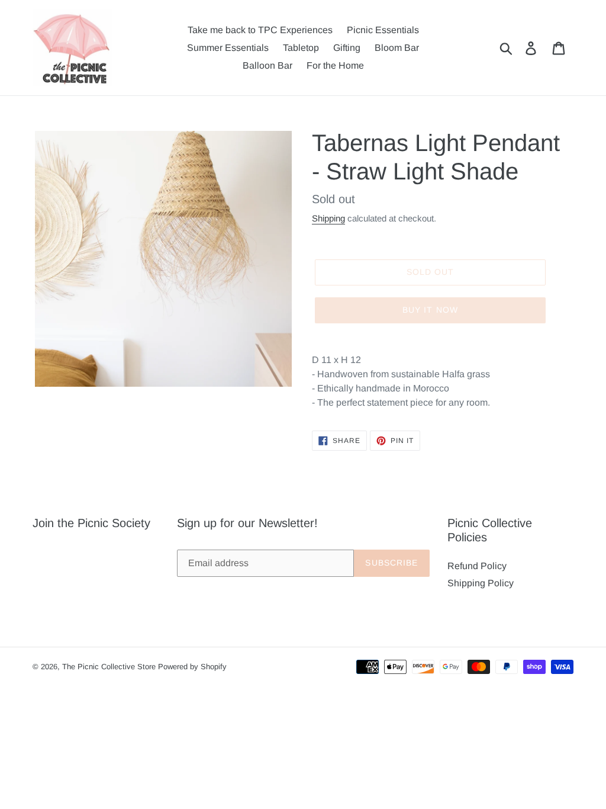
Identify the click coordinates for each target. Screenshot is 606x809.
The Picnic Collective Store (109, 666)
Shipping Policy (480, 583)
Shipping (328, 218)
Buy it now (430, 309)
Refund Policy (477, 566)
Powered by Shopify (192, 666)
